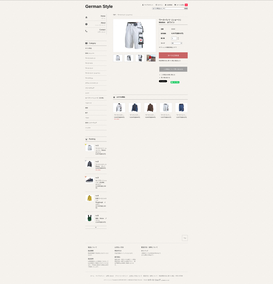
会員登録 (169, 5)
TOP (114, 15)
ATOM (181, 276)
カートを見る (182, 5)
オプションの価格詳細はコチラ (168, 47)
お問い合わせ (110, 276)
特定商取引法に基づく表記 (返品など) (170, 60)
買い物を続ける (165, 77)
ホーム (92, 276)
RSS (177, 276)
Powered (146, 279)
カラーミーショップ (108, 279)
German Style (99, 6)
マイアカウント (148, 5)
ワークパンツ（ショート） (125, 15)
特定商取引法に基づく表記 (166, 276)
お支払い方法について (135, 276)
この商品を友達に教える (168, 74)
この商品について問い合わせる (173, 69)
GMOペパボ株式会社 (128, 279)
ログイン (160, 5)
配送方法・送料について (150, 276)
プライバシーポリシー (121, 276)
